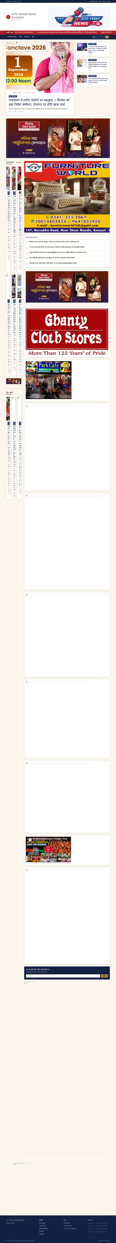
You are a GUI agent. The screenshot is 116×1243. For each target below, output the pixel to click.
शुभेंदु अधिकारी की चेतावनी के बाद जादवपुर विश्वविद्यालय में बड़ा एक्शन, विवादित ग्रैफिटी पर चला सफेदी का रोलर (57, 252)
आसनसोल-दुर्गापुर (94, 1)
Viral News (42, 1226)
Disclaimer (67, 1223)
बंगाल (100, 1)
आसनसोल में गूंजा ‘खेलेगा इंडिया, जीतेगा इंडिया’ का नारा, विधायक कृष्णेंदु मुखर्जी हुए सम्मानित (53, 263)
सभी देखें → (18, 162)
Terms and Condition (70, 1229)
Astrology (42, 1223)
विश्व (109, 1)
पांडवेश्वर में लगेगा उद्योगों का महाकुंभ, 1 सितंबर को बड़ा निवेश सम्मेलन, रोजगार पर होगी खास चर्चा (28, 33)
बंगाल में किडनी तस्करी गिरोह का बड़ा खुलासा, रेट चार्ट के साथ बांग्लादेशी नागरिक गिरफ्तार (52, 258)
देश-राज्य (105, 1)
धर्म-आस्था (41, 1234)
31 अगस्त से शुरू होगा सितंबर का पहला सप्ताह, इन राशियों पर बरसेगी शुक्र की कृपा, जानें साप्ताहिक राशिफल (56, 247)
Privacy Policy (68, 1226)
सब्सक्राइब (104, 976)
